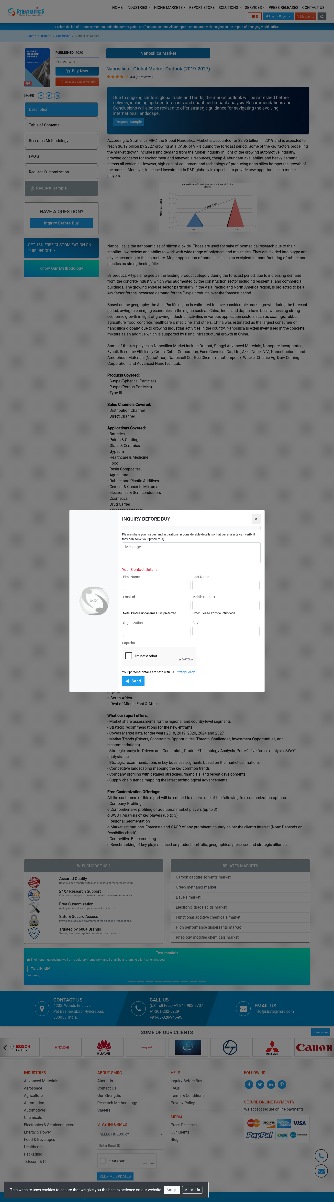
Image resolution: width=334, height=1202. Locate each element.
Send (136, 681)
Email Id (129, 597)
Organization (133, 623)
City (195, 623)
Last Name (200, 577)
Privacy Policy (185, 672)
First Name (131, 577)
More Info (192, 1190)
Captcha (128, 643)
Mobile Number (203, 597)
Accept (172, 1190)
